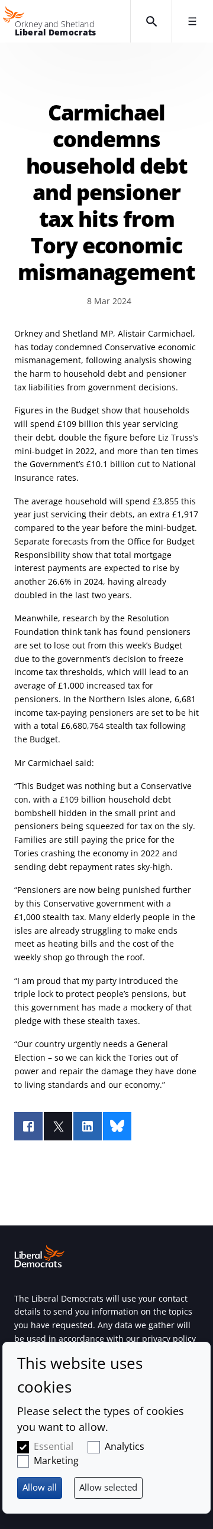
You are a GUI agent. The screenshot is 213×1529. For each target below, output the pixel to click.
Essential (53, 1446)
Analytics (124, 1446)
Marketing (56, 1460)
